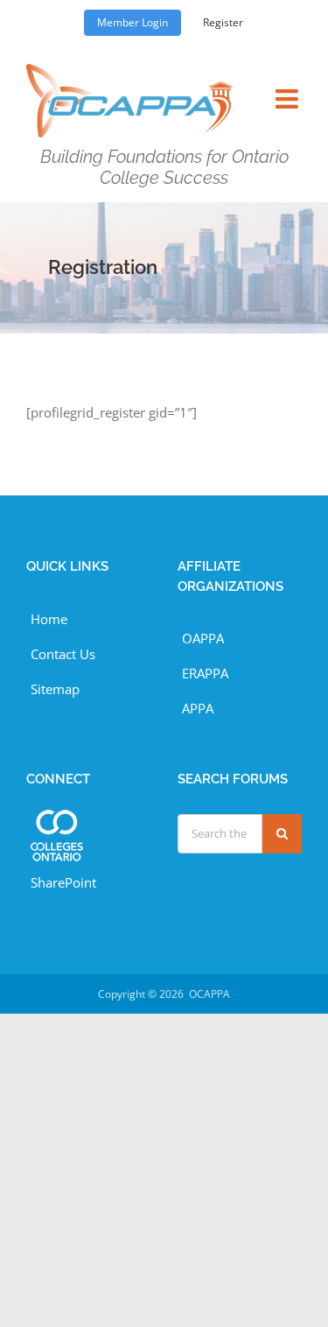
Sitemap (55, 689)
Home (49, 619)
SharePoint (63, 882)
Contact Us (63, 654)
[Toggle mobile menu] (289, 88)
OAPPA (203, 638)
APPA (197, 708)
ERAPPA (205, 673)
